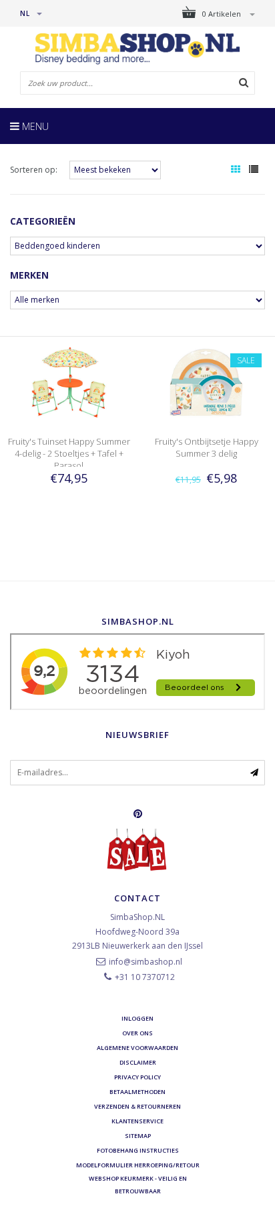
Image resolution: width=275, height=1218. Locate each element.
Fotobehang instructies (138, 1150)
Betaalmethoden (137, 1091)
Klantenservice (137, 1121)
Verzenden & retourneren (137, 1106)
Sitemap (138, 1135)
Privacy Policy (137, 1077)
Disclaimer (137, 1062)
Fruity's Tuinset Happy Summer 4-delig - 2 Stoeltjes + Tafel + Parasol (69, 453)
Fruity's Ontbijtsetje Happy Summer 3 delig (206, 447)
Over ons (137, 1033)
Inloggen (137, 1018)
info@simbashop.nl (145, 961)
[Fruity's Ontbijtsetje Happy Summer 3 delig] (206, 382)
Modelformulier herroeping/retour (138, 1165)
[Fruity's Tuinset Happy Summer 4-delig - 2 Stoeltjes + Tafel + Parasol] (68, 382)
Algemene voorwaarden (137, 1047)
